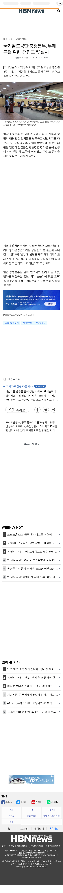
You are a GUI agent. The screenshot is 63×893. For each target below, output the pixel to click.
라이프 (11, 815)
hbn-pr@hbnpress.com (36, 852)
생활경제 (52, 809)
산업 (31, 809)
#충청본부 (27, 323)
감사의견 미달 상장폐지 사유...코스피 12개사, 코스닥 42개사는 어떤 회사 (33, 395)
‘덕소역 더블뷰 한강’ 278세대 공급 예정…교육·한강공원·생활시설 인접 (34, 711)
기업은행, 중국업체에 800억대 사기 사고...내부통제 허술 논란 (34, 694)
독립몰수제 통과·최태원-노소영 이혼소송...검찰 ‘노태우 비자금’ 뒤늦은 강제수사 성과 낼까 (34, 568)
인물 (11, 821)
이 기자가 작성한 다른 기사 (23, 386)
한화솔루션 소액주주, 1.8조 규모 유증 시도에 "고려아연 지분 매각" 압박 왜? (33, 399)
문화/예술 (31, 815)
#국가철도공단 (12, 323)
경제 (11, 809)
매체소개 (39, 828)
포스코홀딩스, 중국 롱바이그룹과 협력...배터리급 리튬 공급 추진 (33, 422)
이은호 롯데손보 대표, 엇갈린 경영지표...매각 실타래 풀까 (34, 686)
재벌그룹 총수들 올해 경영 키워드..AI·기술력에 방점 (33, 391)
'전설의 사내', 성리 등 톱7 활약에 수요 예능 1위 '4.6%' (34, 560)
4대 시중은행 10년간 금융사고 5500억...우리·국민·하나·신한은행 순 (34, 703)
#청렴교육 (41, 323)
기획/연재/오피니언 (51, 815)
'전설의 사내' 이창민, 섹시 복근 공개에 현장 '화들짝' (34, 677)
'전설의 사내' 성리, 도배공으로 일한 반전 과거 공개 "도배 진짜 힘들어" (33, 430)
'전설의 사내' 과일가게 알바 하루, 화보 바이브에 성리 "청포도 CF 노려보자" (34, 577)
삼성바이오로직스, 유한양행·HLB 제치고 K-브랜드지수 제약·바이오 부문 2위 (33, 426)
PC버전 (54, 828)
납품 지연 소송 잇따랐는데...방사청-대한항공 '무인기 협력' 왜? (34, 669)
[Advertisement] (31, 25)
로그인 (24, 828)
